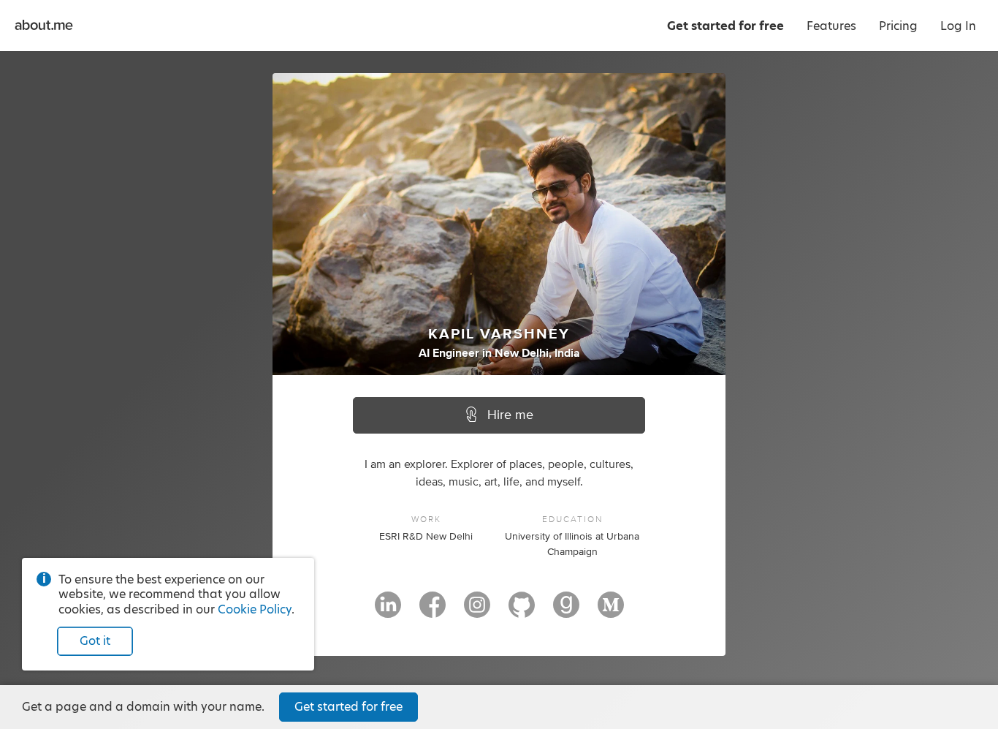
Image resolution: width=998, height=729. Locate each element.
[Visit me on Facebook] (432, 611)
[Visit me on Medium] (611, 611)
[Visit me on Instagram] (477, 611)
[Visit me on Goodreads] (566, 611)
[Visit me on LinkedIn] (388, 611)
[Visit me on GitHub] (521, 611)
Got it (95, 640)
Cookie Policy (255, 609)
